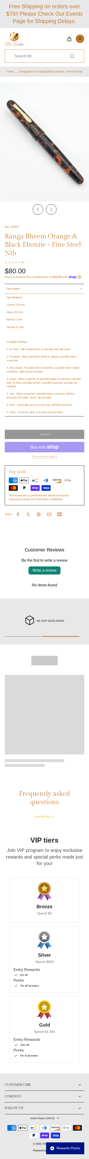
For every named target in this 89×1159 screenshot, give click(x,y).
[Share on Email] (49, 514)
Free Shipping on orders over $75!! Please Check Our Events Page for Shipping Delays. (44, 13)
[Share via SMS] (59, 514)
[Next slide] (51, 209)
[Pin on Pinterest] (38, 514)
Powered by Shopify (44, 1150)
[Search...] (72, 56)
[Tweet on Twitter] (28, 514)
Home (10, 71)
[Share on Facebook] (18, 514)
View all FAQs (43, 816)
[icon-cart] (69, 38)
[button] (44, 434)
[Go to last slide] (38, 209)
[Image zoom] (44, 141)
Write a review (44, 570)
